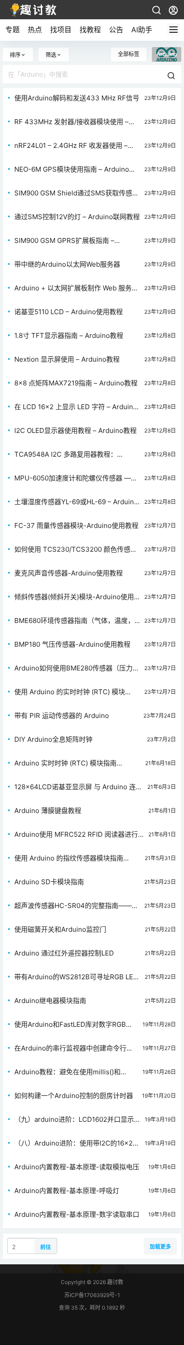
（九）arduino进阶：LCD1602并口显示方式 (74, 1119)
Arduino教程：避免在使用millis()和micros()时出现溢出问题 (67, 1072)
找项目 (60, 29)
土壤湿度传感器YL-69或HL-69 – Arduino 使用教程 (76, 501)
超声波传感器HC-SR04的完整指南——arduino (73, 905)
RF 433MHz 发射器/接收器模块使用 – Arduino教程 (71, 121)
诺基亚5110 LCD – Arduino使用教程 (68, 311)
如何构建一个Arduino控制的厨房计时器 (73, 1095)
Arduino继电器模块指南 (50, 1000)
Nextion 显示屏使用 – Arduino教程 (67, 359)
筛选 (51, 55)
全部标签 (128, 54)
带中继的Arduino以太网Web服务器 (67, 264)
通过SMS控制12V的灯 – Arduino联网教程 (77, 216)
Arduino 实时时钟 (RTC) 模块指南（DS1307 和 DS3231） (65, 763)
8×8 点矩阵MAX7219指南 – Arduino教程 (76, 383)
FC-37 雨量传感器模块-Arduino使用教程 (76, 525)
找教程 (90, 29)
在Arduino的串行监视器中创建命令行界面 (73, 1048)
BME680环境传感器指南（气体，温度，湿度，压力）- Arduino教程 (74, 620)
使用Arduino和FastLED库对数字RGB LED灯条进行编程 (70, 1024)
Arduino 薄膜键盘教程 (47, 810)
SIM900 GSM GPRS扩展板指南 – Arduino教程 (64, 240)
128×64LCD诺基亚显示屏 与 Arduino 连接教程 (78, 787)
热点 (35, 29)
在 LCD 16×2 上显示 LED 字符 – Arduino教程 (75, 406)
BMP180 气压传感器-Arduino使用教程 (72, 644)
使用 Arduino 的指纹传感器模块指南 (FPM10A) (68, 858)
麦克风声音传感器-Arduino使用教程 (68, 573)
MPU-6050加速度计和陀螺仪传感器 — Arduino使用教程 (72, 478)
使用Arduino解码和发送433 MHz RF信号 (76, 98)
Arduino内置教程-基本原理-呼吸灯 (66, 1190)
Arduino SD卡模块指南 (49, 882)
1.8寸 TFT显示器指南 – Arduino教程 (68, 335)
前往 (45, 1247)
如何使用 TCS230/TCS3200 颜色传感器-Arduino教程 (72, 549)
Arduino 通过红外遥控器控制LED (64, 953)
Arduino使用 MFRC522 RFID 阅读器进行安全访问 (76, 834)
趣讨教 (114, 1282)
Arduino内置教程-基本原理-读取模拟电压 (76, 1167)
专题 (12, 29)
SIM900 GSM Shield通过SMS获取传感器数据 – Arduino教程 (76, 193)
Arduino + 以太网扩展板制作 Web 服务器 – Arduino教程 (76, 288)
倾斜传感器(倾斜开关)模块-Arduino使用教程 (74, 596)
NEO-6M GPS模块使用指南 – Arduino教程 (75, 169)
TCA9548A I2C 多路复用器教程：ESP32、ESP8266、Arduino (65, 454)
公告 (116, 29)
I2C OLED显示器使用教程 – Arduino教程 (75, 430)
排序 (15, 55)
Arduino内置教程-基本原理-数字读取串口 (76, 1214)
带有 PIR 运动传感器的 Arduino (61, 715)
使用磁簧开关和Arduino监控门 (60, 929)
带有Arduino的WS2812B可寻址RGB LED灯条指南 (76, 977)
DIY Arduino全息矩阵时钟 (53, 739)
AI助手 (141, 29)
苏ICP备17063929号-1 (92, 1295)
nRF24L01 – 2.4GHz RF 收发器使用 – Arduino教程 (71, 145)
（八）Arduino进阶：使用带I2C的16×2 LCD (73, 1143)
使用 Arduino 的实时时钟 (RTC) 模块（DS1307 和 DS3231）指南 (69, 692)
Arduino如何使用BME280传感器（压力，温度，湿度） (76, 668)
